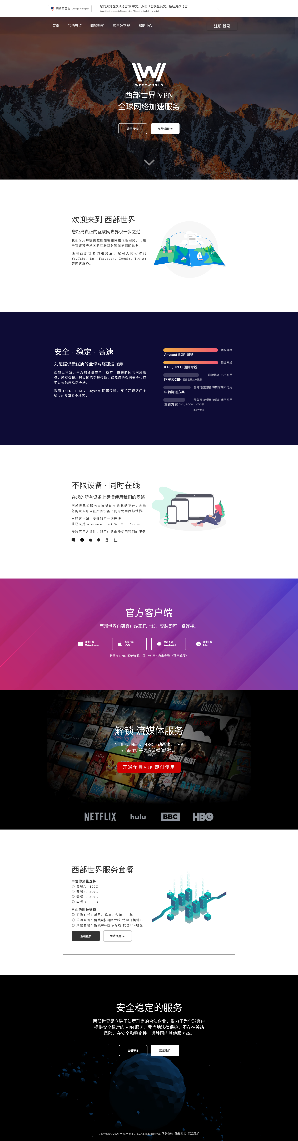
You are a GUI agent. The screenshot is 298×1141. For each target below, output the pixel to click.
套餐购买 (97, 26)
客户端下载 (121, 26)
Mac (207, 644)
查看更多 (85, 936)
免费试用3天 (165, 128)
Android (170, 644)
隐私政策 (181, 1133)
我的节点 (75, 26)
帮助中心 (145, 26)
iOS (129, 644)
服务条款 (167, 1133)
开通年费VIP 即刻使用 (149, 767)
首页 (55, 26)
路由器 (141, 656)
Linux (122, 656)
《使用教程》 (179, 656)
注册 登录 (222, 26)
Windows (92, 644)
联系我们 (164, 1050)
